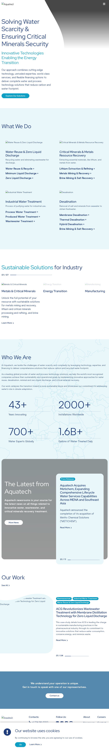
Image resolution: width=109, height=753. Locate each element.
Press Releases (67, 479)
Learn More (34, 744)
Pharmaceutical (63, 598)
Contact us (54, 695)
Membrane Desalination (73, 214)
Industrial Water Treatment (85, 598)
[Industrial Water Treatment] (28, 207)
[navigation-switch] (104, 4)
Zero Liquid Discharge (18, 177)
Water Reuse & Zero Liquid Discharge (73, 602)
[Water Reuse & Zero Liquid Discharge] (28, 161)
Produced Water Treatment (22, 216)
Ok (20, 744)
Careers (101, 716)
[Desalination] (81, 211)
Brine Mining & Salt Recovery (76, 177)
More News (14, 522)
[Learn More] (21, 303)
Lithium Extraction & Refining (76, 168)
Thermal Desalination (71, 219)
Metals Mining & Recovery (74, 173)
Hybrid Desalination (70, 224)
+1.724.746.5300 (40, 722)
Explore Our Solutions (15, 95)
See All (5, 585)
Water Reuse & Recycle (19, 168)
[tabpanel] (21, 303)
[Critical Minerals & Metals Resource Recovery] (81, 161)
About (86, 716)
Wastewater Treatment (19, 221)
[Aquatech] (7, 4)
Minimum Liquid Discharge (21, 173)
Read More (65, 527)
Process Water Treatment (21, 211)
